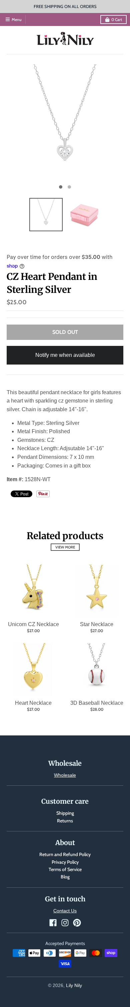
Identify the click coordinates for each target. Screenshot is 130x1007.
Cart (116, 19)
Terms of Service (65, 869)
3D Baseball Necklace (96, 703)
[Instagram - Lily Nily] (65, 923)
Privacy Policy (65, 862)
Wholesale (65, 775)
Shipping (65, 813)
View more (65, 547)
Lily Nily (74, 985)
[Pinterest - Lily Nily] (77, 923)
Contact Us (65, 910)
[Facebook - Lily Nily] (53, 923)
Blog (65, 877)
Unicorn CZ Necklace (33, 624)
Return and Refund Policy (65, 854)
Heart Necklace (33, 703)
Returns (65, 821)
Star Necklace (96, 624)
